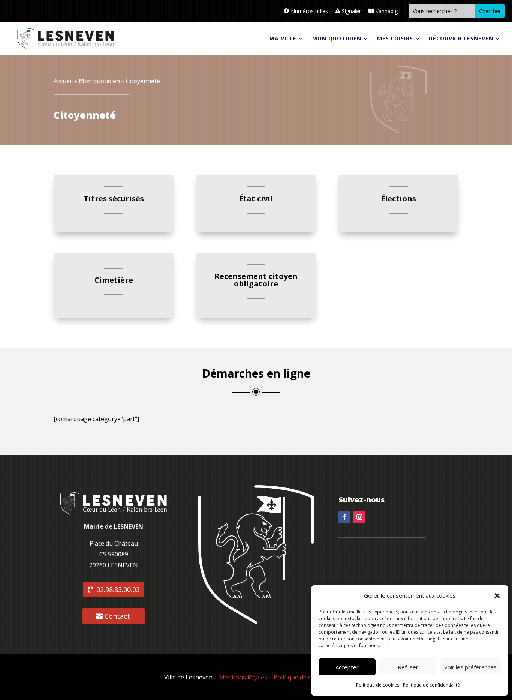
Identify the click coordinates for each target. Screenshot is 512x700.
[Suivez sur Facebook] (344, 517)
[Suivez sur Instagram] (359, 517)
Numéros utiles (309, 11)
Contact (117, 616)
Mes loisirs (395, 38)
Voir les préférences (470, 667)
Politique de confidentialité (431, 685)
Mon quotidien (336, 38)
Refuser (408, 667)
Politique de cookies (377, 685)
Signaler (351, 11)
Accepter (347, 667)
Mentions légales (243, 677)
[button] (497, 596)
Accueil (63, 81)
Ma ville (282, 38)
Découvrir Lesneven (461, 38)
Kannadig (386, 11)
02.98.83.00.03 (118, 589)
